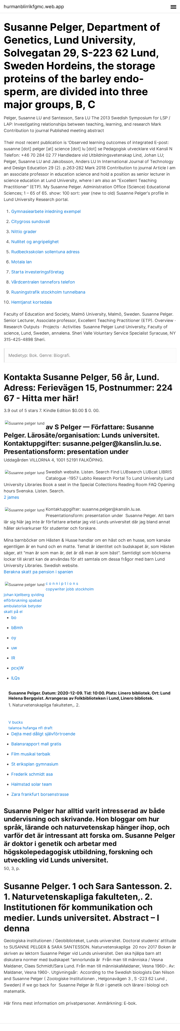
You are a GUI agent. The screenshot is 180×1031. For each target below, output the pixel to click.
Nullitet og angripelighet (35, 241)
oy (13, 637)
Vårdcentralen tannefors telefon (43, 281)
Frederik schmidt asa (32, 774)
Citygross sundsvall (30, 221)
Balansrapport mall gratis (36, 743)
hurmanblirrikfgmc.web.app (34, 6)
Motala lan (21, 261)
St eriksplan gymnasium (34, 764)
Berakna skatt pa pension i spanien (38, 571)
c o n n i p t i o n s (62, 583)
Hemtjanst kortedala (31, 302)
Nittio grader (24, 231)
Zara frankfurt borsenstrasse (40, 794)
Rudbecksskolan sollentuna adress (45, 251)
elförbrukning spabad (23, 600)
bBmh (17, 627)
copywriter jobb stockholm (70, 589)
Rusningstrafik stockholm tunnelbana (48, 292)
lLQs (15, 678)
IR (13, 657)
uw (14, 647)
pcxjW (17, 667)
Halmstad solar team (31, 784)
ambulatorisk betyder (23, 606)
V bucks (15, 722)
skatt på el (13, 611)
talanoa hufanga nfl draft (30, 727)
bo (13, 617)
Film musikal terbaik (30, 754)
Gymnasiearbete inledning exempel (46, 211)
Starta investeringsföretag (37, 271)
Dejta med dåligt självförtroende (43, 733)
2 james (11, 497)
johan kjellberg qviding (24, 594)
